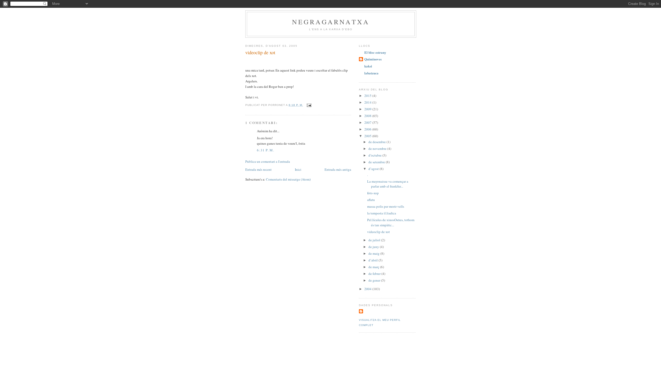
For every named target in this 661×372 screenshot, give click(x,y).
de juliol (374, 240)
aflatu (371, 199)
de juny (374, 246)
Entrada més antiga (338, 169)
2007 (368, 122)
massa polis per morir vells (385, 206)
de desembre (377, 142)
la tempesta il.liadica (381, 213)
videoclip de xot (260, 52)
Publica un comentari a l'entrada (267, 161)
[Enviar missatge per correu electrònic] (308, 105)
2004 (368, 288)
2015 (368, 95)
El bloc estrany (375, 52)
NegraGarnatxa (331, 21)
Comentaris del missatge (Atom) (288, 179)
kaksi (368, 66)
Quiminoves (373, 59)
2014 (368, 102)
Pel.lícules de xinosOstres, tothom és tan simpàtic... (390, 222)
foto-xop (373, 193)
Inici (298, 169)
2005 (368, 136)
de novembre (377, 148)
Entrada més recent (258, 169)
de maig (374, 253)
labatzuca (371, 73)
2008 (368, 115)
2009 (368, 109)
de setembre (377, 162)
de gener (374, 280)
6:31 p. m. (265, 150)
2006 (368, 129)
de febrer (374, 273)
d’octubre (375, 155)
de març (374, 267)
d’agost (374, 168)
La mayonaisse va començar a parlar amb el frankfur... (387, 184)
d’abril (373, 260)
